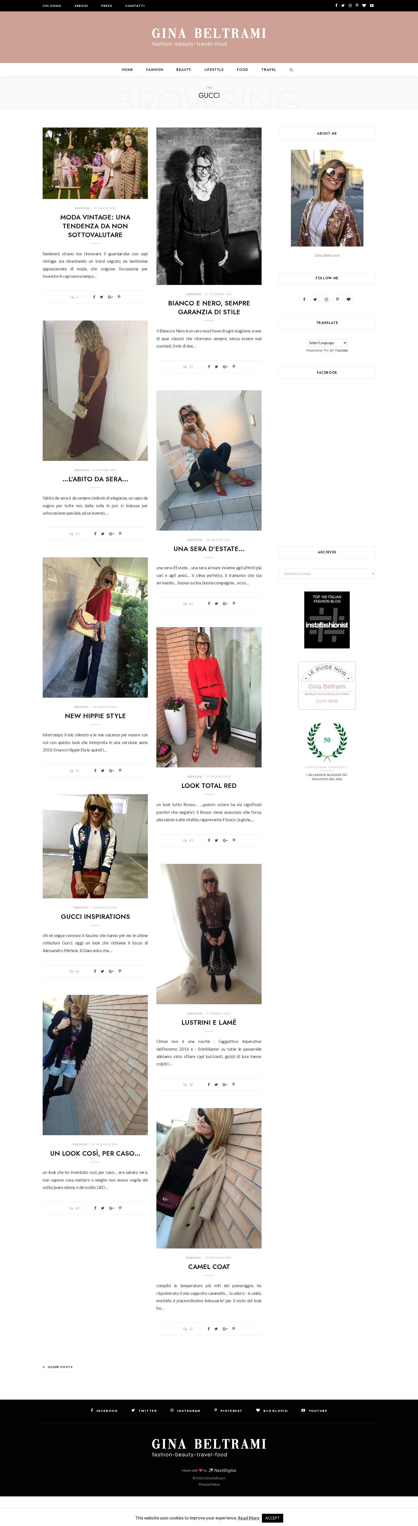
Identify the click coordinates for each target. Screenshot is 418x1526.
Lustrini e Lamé (209, 1022)
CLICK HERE (327, 701)
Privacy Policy (209, 1484)
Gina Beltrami (326, 255)
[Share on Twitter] (101, 297)
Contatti (135, 5)
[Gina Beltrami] (209, 37)
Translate (341, 350)
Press (106, 5)
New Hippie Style (95, 716)
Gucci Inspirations (95, 916)
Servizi (81, 5)
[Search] (290, 70)
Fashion (154, 69)
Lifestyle (214, 69)
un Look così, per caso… (95, 1153)
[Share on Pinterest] (119, 297)
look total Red (209, 785)
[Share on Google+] (110, 297)
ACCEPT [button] (272, 1518)
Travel (268, 69)
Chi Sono (52, 5)
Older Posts (60, 1367)
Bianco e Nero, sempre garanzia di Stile (209, 307)
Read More (249, 1517)
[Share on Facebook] (94, 297)
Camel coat (209, 1267)
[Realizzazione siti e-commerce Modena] (222, 1470)
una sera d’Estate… (209, 549)
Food (242, 69)
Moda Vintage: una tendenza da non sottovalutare (95, 226)
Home (127, 69)
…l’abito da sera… (95, 479)
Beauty (183, 69)
